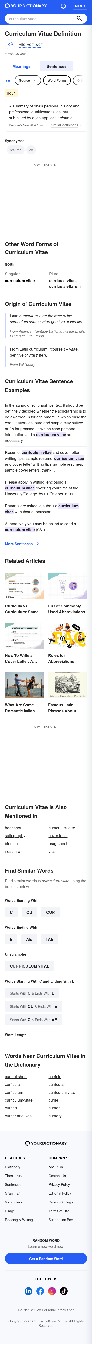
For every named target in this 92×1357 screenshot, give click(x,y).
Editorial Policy (60, 1193)
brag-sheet (58, 843)
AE (29, 939)
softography (15, 835)
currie (53, 1100)
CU (29, 912)
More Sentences (19, 543)
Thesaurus (13, 1175)
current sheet (16, 1076)
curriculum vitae (30, 966)
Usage (10, 1210)
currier (54, 1108)
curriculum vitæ (62, 828)
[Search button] (79, 18)
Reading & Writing (19, 1219)
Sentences (56, 66)
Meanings (22, 66)
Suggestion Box (61, 1219)
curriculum (38, 349)
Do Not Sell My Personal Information (46, 1310)
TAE (49, 939)
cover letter (58, 835)
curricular (57, 1084)
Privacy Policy (59, 1184)
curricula (12, 1084)
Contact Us (57, 1175)
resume (16, 149)
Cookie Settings (61, 1202)
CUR (50, 912)
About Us (56, 1166)
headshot (13, 828)
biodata (11, 843)
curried (11, 1108)
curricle (55, 1076)
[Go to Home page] (26, 6)
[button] (63, 6)
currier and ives (18, 1116)
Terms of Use (59, 1210)
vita (52, 851)
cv (31, 149)
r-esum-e (12, 851)
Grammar (12, 1193)
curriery (55, 1116)
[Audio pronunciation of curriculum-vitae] (10, 44)
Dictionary (12, 1166)
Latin (24, 349)
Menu (80, 6)
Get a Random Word (46, 1258)
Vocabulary (13, 1202)
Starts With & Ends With (32, 993)
